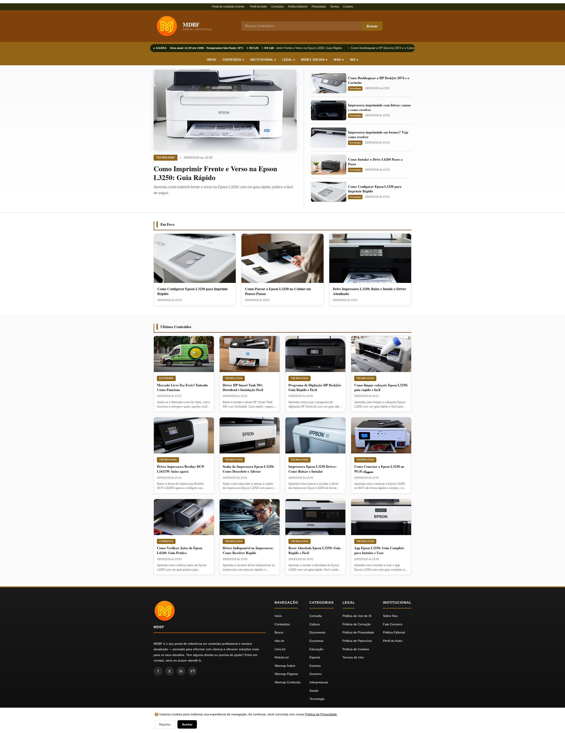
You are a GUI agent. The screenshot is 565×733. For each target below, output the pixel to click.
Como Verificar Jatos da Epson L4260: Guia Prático (179, 550)
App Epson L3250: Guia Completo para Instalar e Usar (379, 550)
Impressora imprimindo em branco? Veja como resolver (378, 134)
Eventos (315, 665)
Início (211, 59)
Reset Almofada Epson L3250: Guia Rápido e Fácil (314, 550)
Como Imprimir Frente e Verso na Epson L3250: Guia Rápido (300, 48)
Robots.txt (282, 657)
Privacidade (319, 6)
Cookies (348, 6)
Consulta (166, 541)
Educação (316, 649)
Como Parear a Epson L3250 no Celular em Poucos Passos (278, 291)
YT (192, 671)
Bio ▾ (354, 59)
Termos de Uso (353, 657)
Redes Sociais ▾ (314, 59)
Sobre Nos (390, 616)
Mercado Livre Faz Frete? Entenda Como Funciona (182, 387)
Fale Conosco (392, 624)
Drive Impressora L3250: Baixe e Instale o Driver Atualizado (369, 291)
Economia (166, 378)
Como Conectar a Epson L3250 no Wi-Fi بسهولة (379, 469)
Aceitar (187, 724)
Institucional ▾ (263, 59)
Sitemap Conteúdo (288, 682)
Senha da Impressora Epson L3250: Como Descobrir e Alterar (248, 469)
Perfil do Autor (258, 6)
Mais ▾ (339, 59)
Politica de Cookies (356, 649)
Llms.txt (280, 649)
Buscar (372, 26)
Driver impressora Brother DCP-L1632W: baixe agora (181, 469)
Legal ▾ (288, 59)
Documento (317, 632)
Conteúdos (282, 624)
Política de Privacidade (321, 714)
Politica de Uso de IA (357, 616)
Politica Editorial (394, 632)
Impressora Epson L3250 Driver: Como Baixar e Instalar (312, 469)
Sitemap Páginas (286, 674)
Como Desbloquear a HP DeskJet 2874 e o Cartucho (381, 48)
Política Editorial (297, 6)
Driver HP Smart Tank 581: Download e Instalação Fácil (243, 387)
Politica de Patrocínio (357, 641)
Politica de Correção (357, 624)
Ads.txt (279, 641)
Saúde (313, 690)
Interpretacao (318, 682)
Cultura (314, 624)
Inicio (278, 616)
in (181, 671)
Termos (334, 6)
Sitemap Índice (285, 665)
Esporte (314, 657)
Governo (315, 674)
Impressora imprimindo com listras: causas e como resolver (379, 107)
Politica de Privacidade (358, 632)
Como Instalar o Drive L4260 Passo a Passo (375, 161)
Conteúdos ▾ (233, 59)
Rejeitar (165, 724)
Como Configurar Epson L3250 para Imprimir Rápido (374, 189)
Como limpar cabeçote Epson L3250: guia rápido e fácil (381, 387)
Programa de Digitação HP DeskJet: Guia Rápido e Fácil (314, 387)
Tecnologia (165, 157)
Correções (277, 6)
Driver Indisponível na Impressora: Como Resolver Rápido (248, 550)
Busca (279, 632)
